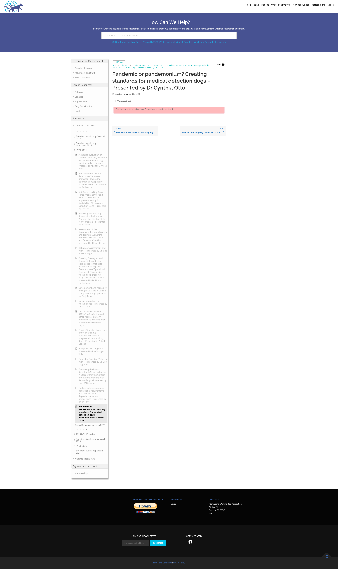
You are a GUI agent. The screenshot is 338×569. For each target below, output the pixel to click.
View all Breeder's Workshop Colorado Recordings (201, 42)
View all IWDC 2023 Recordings (158, 42)
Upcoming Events (280, 5)
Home (248, 5)
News (256, 5)
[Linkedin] (198, 542)
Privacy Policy (179, 562)
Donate (265, 5)
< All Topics (119, 62)
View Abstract (124, 101)
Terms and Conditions (162, 562)
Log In (330, 5)
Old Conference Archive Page (126, 42)
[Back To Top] (327, 556)
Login (173, 504)
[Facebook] (190, 542)
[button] (220, 64)
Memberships (318, 5)
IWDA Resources (300, 5)
